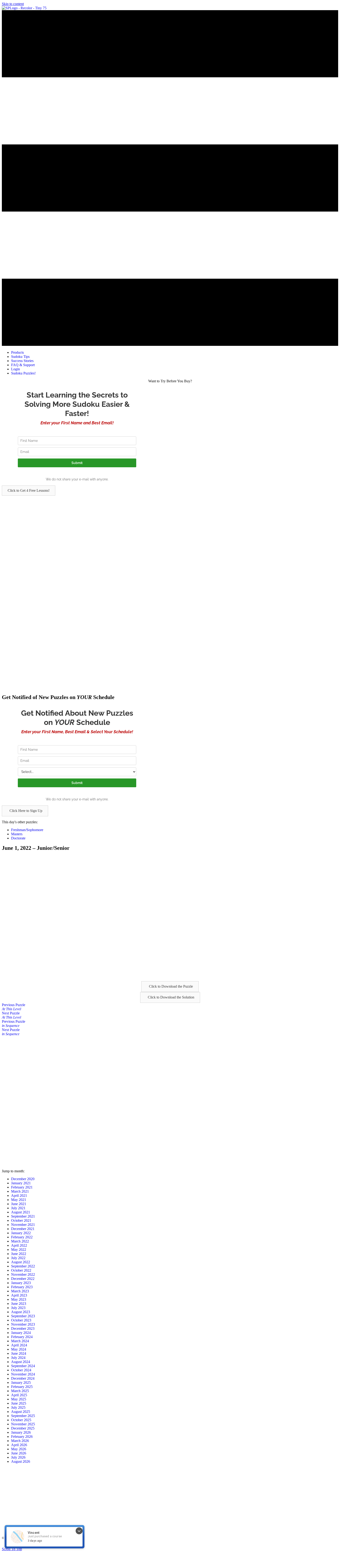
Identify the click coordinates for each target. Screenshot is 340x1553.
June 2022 (18, 1254)
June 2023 (18, 1304)
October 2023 (21, 1320)
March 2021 (20, 1191)
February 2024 (22, 1337)
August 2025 (20, 1412)
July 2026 (18, 1457)
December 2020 (22, 1179)
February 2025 (22, 1387)
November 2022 (23, 1274)
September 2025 (23, 1416)
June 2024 (18, 1353)
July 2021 (18, 1208)
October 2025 (21, 1420)
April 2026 (19, 1445)
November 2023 (23, 1324)
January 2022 (21, 1233)
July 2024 (18, 1358)
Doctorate (18, 838)
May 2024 (18, 1349)
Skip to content (13, 4)
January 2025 (21, 1382)
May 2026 (18, 1449)
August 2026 (20, 1461)
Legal (102, 1545)
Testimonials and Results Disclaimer (166, 1545)
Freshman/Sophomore (27, 830)
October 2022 (21, 1270)
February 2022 (22, 1237)
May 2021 (18, 1200)
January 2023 (21, 1283)
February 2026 (22, 1436)
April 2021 (19, 1195)
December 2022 (22, 1279)
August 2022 (20, 1262)
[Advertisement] (140, 528)
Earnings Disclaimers (226, 1545)
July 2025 (18, 1407)
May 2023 (18, 1299)
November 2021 (23, 1225)
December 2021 (22, 1229)
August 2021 (20, 1212)
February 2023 (22, 1287)
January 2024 (21, 1333)
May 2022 (18, 1249)
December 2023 (22, 1328)
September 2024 (23, 1366)
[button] (28, 491)
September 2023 (23, 1316)
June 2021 (18, 1204)
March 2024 (20, 1341)
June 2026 (18, 1453)
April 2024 (19, 1345)
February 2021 (22, 1187)
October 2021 (21, 1220)
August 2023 (20, 1312)
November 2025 (23, 1424)
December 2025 (22, 1428)
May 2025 (18, 1399)
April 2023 (19, 1295)
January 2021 (21, 1183)
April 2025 (19, 1395)
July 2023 (18, 1308)
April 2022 (19, 1245)
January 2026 (21, 1432)
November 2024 (23, 1374)
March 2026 (20, 1441)
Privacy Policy (135, 1545)
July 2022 (18, 1258)
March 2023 (20, 1291)
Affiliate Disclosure (200, 1545)
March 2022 (20, 1241)
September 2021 (23, 1216)
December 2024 (22, 1378)
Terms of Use (115, 1545)
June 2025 (18, 1403)
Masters (16, 834)
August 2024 (20, 1362)
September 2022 (23, 1266)
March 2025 (20, 1391)
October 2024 (21, 1370)
